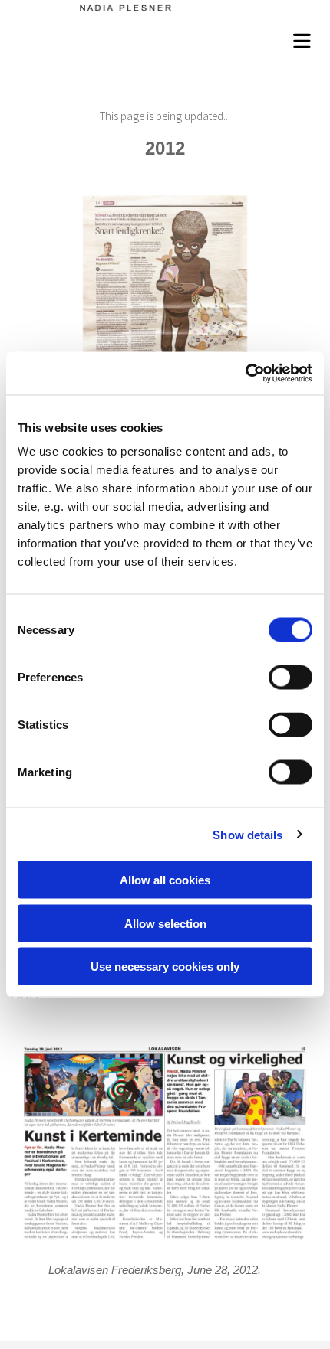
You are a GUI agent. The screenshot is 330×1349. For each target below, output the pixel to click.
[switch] (290, 677)
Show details (247, 834)
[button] (168, 38)
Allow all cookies (165, 880)
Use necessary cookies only (165, 966)
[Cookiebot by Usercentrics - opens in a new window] (245, 374)
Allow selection (165, 922)
